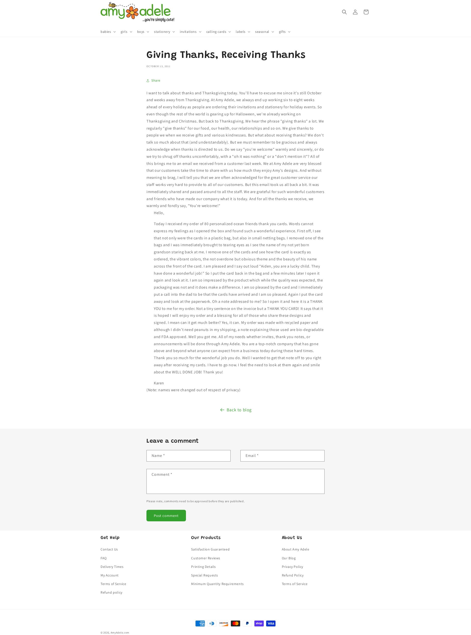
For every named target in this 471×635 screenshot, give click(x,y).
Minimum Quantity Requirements (217, 584)
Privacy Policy (292, 566)
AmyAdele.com (120, 632)
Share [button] (155, 80)
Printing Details (203, 566)
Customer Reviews (205, 558)
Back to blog (239, 410)
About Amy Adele (295, 549)
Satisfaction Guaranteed (210, 549)
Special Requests (204, 575)
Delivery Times (112, 566)
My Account (110, 575)
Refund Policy (293, 575)
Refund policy (111, 592)
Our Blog (289, 558)
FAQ (104, 558)
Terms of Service (113, 584)
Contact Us (109, 549)
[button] (108, 31)
